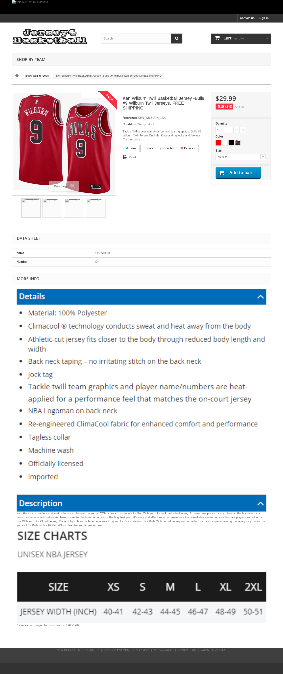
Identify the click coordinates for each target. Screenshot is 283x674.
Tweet (132, 148)
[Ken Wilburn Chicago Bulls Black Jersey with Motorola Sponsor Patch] (74, 207)
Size (219, 150)
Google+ (168, 148)
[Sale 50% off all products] (141, 7)
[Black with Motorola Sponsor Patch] (231, 142)
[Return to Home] (17, 76)
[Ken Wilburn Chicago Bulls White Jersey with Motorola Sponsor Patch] (52, 207)
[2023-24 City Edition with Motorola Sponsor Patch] (237, 142)
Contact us (247, 18)
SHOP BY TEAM (31, 59)
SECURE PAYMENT (117, 649)
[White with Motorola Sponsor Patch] (224, 142)
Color (220, 136)
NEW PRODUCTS (68, 649)
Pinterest (189, 148)
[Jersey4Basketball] (53, 37)
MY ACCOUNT (163, 649)
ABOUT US (92, 649)
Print (132, 157)
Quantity (221, 123)
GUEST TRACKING (213, 649)
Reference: (130, 117)
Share (149, 148)
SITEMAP (142, 649)
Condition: (130, 124)
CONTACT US (187, 649)
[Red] (218, 142)
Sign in (264, 18)
